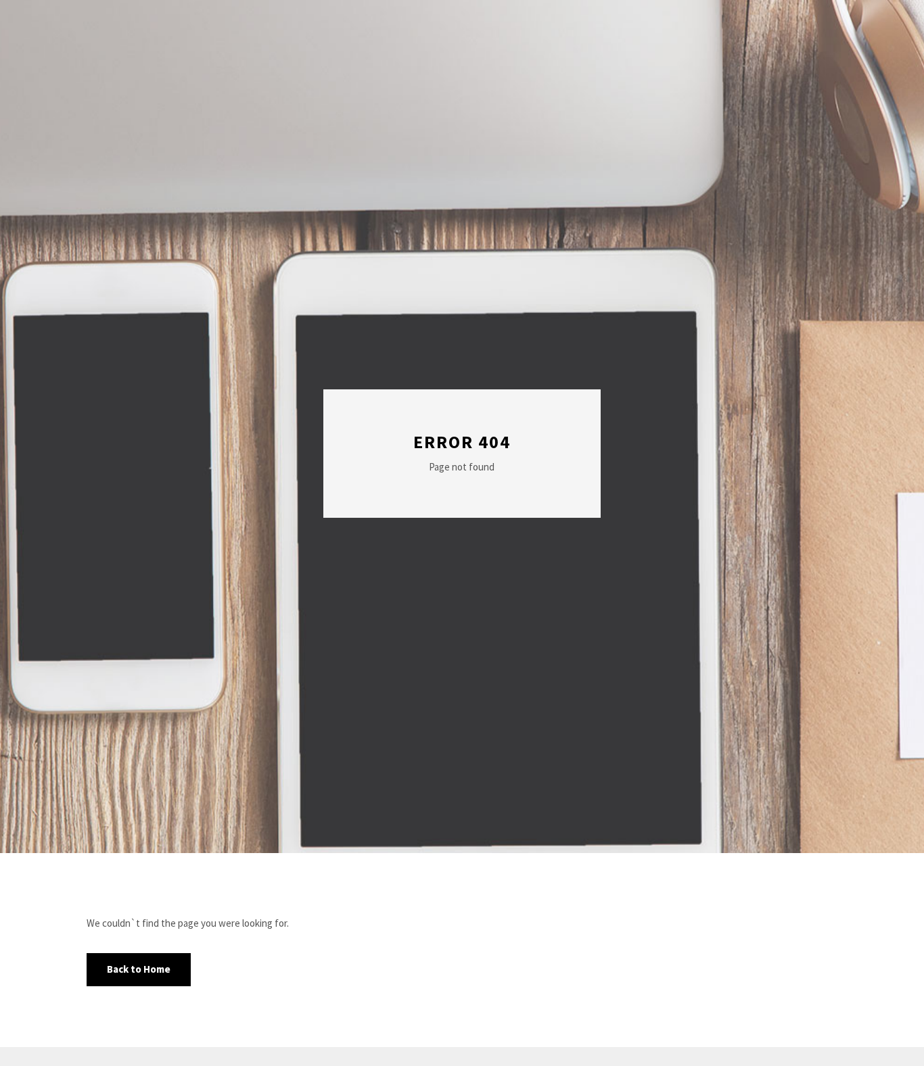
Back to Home (138, 969)
